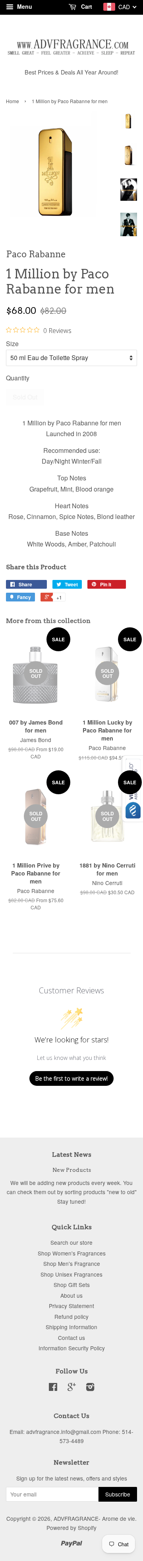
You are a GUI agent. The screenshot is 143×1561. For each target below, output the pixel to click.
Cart (85, 6)
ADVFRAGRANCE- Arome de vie (94, 1518)
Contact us (71, 1338)
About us (71, 1295)
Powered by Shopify (71, 1528)
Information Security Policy (72, 1348)
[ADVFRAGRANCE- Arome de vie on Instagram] (90, 1388)
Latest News (71, 1154)
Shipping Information (71, 1327)
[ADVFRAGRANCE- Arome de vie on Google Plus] (71, 1388)
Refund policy (71, 1316)
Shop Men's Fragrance (71, 1263)
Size (12, 343)
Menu (23, 6)
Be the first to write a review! (71, 1078)
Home (12, 101)
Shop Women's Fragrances (72, 1253)
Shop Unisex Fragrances (71, 1274)
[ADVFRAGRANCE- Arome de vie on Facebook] (53, 1388)
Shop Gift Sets (72, 1285)
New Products (71, 1170)
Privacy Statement (71, 1306)
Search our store (71, 1242)
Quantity (17, 377)
